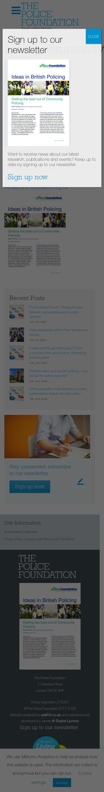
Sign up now (28, 176)
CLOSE (93, 36)
